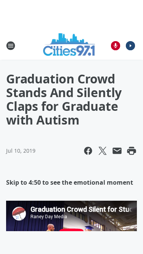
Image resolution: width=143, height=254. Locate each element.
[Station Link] (69, 45)
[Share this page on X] (102, 150)
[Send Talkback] (115, 45)
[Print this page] (131, 150)
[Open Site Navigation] (10, 45)
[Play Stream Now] (130, 45)
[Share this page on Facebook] (88, 150)
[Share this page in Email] (117, 150)
